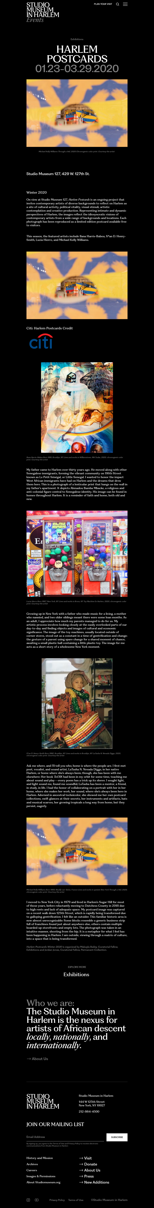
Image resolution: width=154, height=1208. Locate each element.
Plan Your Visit (103, 4)
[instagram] (28, 1200)
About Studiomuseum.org (43, 1182)
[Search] (117, 4)
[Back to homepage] (42, 9)
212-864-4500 (89, 1111)
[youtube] (36, 1200)
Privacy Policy (57, 1200)
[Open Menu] (125, 4)
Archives (32, 1164)
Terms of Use (75, 1200)
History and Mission (39, 1158)
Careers (31, 1170)
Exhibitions (77, 39)
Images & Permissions (40, 1176)
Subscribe (117, 1137)
